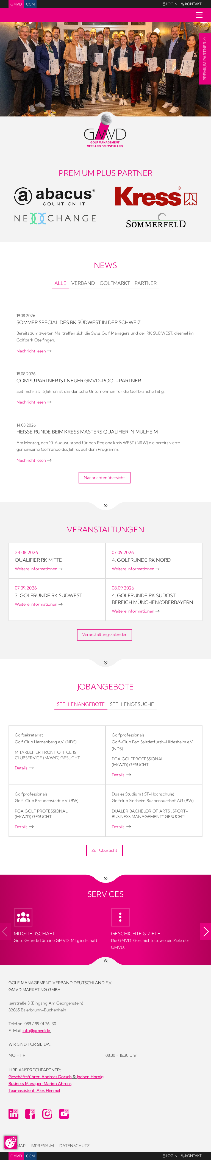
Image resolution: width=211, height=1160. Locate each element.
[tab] (60, 283)
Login (170, 4)
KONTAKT (191, 4)
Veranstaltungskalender (104, 634)
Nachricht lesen (33, 351)
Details (24, 768)
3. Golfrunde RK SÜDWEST (48, 595)
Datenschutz (74, 1145)
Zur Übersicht (104, 850)
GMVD (16, 4)
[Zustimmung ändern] (10, 1142)
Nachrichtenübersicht (104, 477)
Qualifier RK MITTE (38, 560)
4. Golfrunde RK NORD (141, 560)
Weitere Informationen (38, 568)
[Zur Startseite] (105, 130)
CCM (30, 4)
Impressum (42, 1145)
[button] (205, 931)
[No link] (105, 69)
